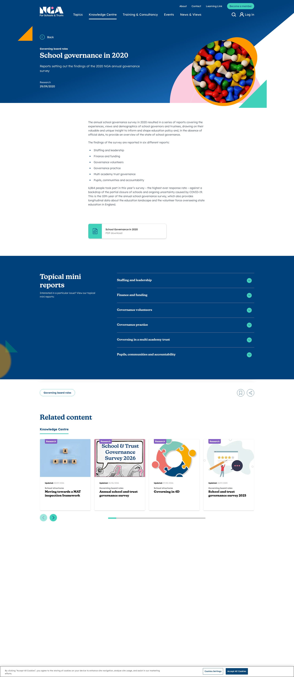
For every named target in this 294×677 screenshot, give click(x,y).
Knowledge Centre (103, 14)
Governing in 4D (166, 491)
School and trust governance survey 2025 (227, 493)
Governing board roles (57, 392)
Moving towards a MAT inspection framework (63, 493)
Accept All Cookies (236, 671)
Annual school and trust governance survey (118, 493)
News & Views (190, 14)
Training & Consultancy (140, 14)
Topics (78, 14)
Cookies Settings (213, 671)
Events (169, 14)
